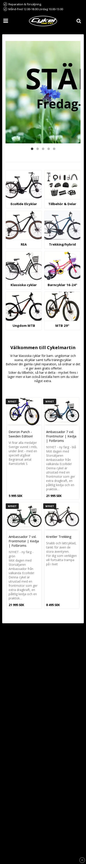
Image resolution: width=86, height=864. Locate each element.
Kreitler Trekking (58, 536)
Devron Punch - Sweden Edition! (21, 433)
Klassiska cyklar (24, 285)
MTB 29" (62, 325)
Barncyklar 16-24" (62, 285)
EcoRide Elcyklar (24, 204)
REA (24, 244)
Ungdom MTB (24, 325)
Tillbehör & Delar (62, 204)
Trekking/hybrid (62, 244)
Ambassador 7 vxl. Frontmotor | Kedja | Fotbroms (61, 436)
